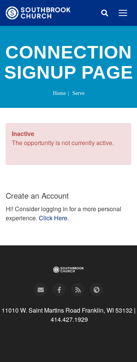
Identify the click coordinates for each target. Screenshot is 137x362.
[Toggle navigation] (123, 13)
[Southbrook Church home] (38, 12)
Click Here (53, 217)
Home (59, 93)
